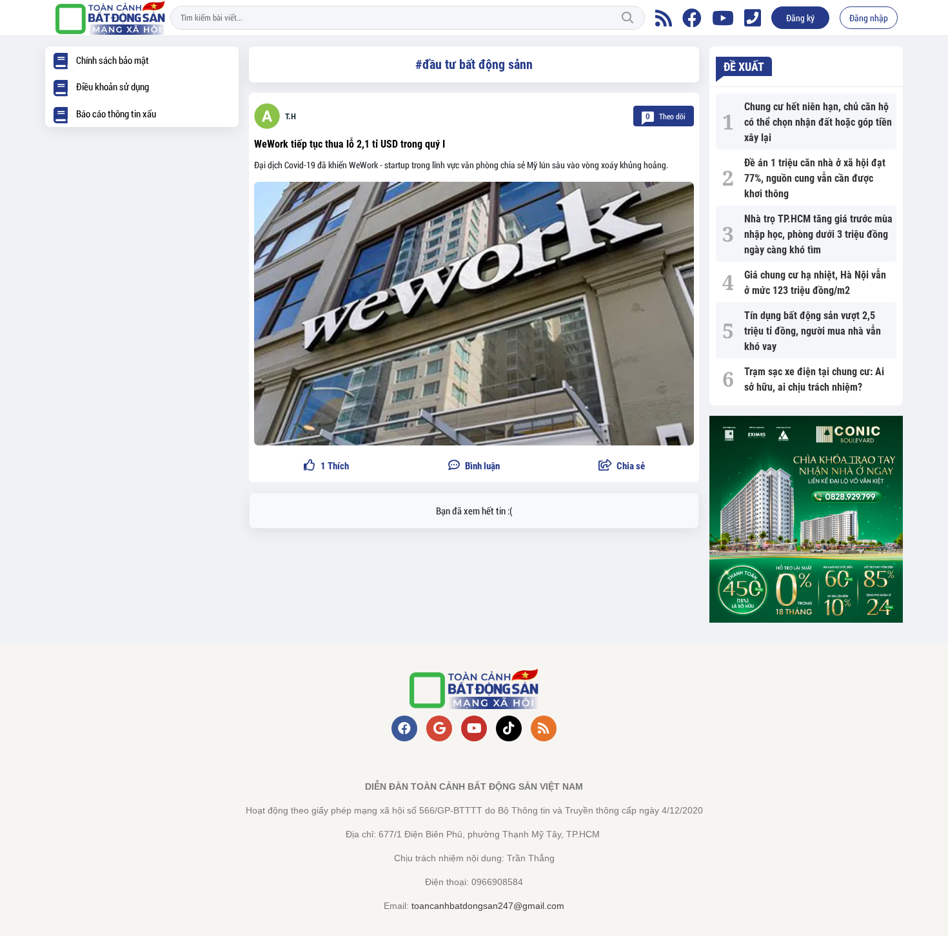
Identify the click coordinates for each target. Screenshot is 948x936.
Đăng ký (800, 18)
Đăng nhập (868, 18)
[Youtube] (723, 18)
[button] (622, 466)
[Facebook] (692, 18)
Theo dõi (666, 116)
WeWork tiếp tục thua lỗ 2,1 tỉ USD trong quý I (349, 144)
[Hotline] (752, 18)
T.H (290, 116)
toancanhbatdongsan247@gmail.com (487, 906)
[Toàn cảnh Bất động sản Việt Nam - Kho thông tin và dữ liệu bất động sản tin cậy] (110, 18)
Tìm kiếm (627, 18)
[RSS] (663, 18)
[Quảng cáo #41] (806, 519)
